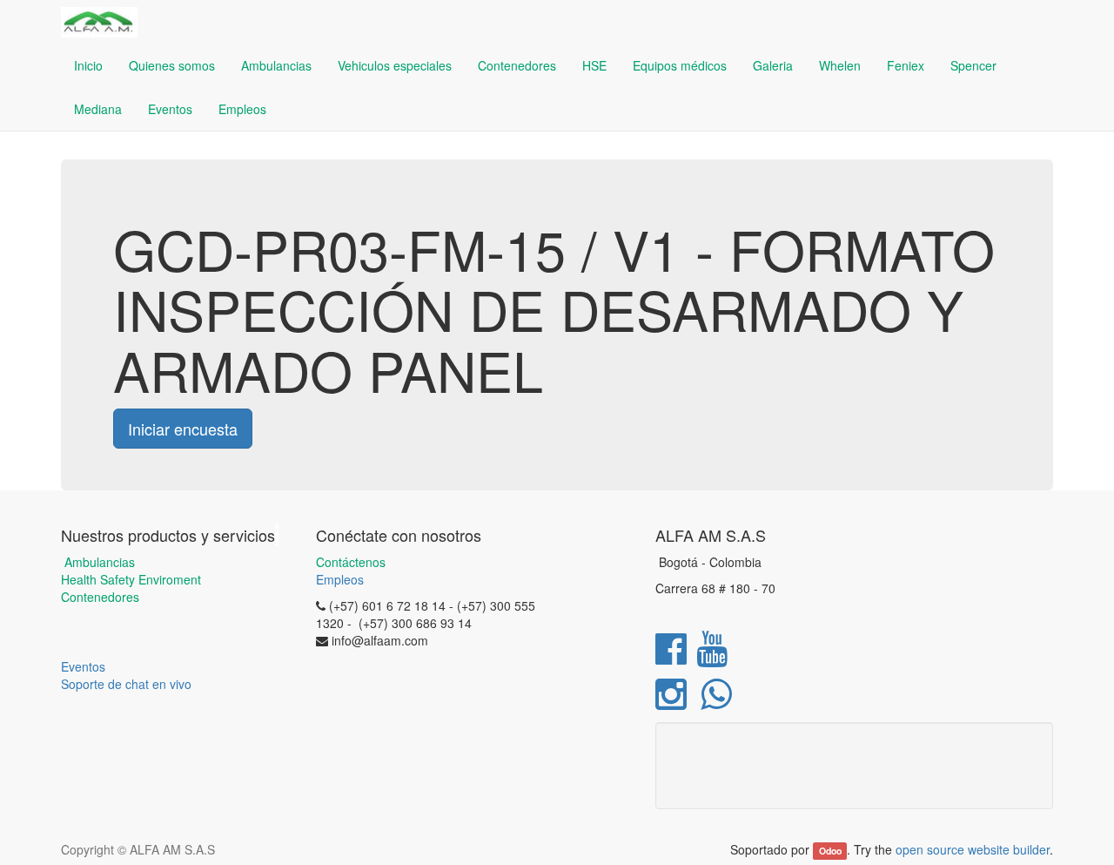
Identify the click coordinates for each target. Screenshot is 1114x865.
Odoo (830, 850)
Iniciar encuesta (183, 428)
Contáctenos (351, 562)
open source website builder (973, 849)
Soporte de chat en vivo (126, 684)
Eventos (83, 666)
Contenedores (100, 596)
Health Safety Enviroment (131, 579)
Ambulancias (98, 562)
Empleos (340, 579)
